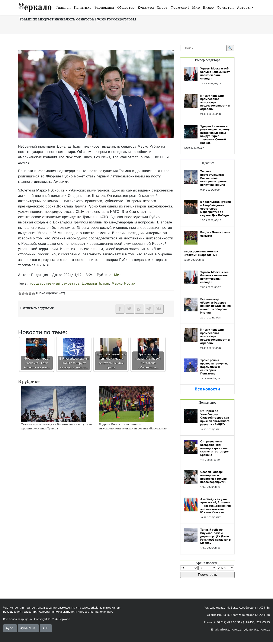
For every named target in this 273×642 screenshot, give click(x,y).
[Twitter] (129, 308)
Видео (208, 7)
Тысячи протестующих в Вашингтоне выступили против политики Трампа (56, 426)
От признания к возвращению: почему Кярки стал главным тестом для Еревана (214, 448)
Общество (126, 7)
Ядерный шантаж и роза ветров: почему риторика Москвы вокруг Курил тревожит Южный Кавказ (215, 134)
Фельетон (225, 7)
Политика (82, 7)
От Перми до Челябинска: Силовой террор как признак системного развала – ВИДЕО (214, 417)
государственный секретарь (54, 283)
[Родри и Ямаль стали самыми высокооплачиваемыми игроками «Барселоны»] (126, 404)
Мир (196, 7)
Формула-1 (180, 7)
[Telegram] (149, 308)
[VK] (158, 308)
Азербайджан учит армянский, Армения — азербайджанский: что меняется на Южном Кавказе (215, 505)
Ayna (9, 628)
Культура (146, 7)
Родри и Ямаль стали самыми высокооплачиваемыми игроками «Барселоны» (133, 426)
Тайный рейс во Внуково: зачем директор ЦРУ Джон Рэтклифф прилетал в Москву (215, 536)
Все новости (207, 389)
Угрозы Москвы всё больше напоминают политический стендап (215, 73)
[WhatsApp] (139, 308)
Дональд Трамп (95, 283)
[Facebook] (119, 308)
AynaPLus (27, 628)
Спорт (162, 7)
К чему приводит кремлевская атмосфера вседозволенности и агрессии (215, 102)
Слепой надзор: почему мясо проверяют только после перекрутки (213, 477)
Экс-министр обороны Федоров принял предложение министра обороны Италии (215, 305)
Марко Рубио (123, 283)
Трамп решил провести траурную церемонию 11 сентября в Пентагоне (214, 366)
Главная (63, 7)
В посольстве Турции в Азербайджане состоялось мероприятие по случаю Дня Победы (215, 208)
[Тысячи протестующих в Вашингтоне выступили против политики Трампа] (53, 404)
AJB (45, 628)
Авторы (244, 7)
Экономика (104, 7)
